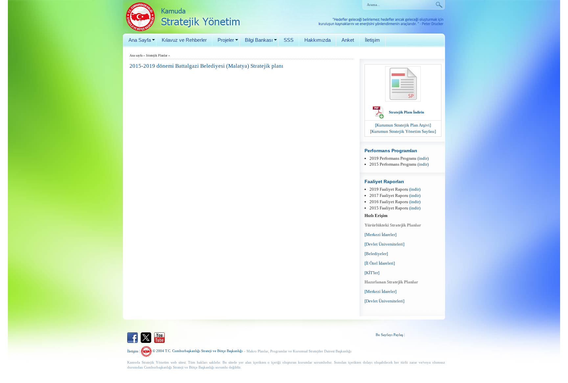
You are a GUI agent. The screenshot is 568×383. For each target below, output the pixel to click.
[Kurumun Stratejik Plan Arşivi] (403, 125)
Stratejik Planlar (156, 55)
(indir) (423, 158)
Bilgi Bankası (259, 40)
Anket (348, 40)
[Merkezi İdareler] (380, 234)
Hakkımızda (317, 40)
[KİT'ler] (372, 272)
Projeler (226, 40)
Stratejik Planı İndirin (406, 112)
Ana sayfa (136, 55)
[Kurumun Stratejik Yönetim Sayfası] (403, 131)
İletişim (372, 40)
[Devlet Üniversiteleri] (384, 244)
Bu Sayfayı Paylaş (389, 335)
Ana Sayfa (140, 40)
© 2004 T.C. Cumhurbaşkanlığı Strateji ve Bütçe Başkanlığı (197, 351)
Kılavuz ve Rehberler (184, 40)
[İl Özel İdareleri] (380, 263)
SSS (289, 40)
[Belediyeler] (376, 253)
